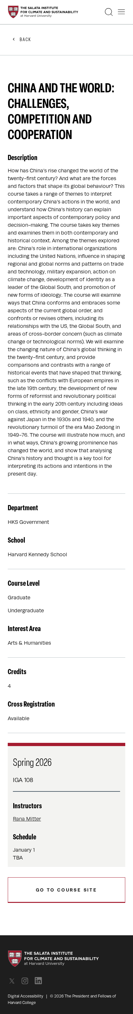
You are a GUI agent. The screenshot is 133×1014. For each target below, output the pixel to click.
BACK (25, 40)
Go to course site (66, 890)
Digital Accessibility (25, 996)
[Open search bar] (109, 12)
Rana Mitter (27, 819)
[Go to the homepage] (43, 12)
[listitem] (14, 981)
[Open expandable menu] (121, 12)
